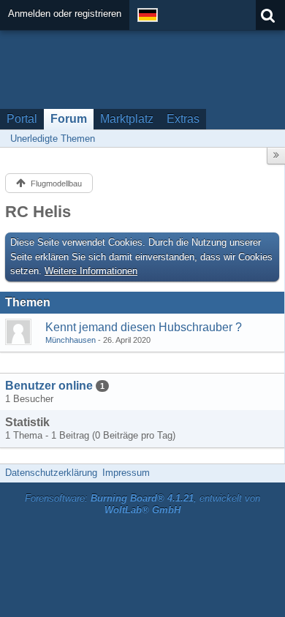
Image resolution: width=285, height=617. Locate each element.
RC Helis (38, 211)
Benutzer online (49, 385)
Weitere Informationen (91, 270)
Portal (22, 119)
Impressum (126, 472)
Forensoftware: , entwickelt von (142, 504)
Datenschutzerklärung (51, 472)
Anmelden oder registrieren (64, 13)
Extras (183, 119)
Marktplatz (126, 119)
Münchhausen (70, 340)
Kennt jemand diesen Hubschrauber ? (143, 327)
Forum (68, 119)
